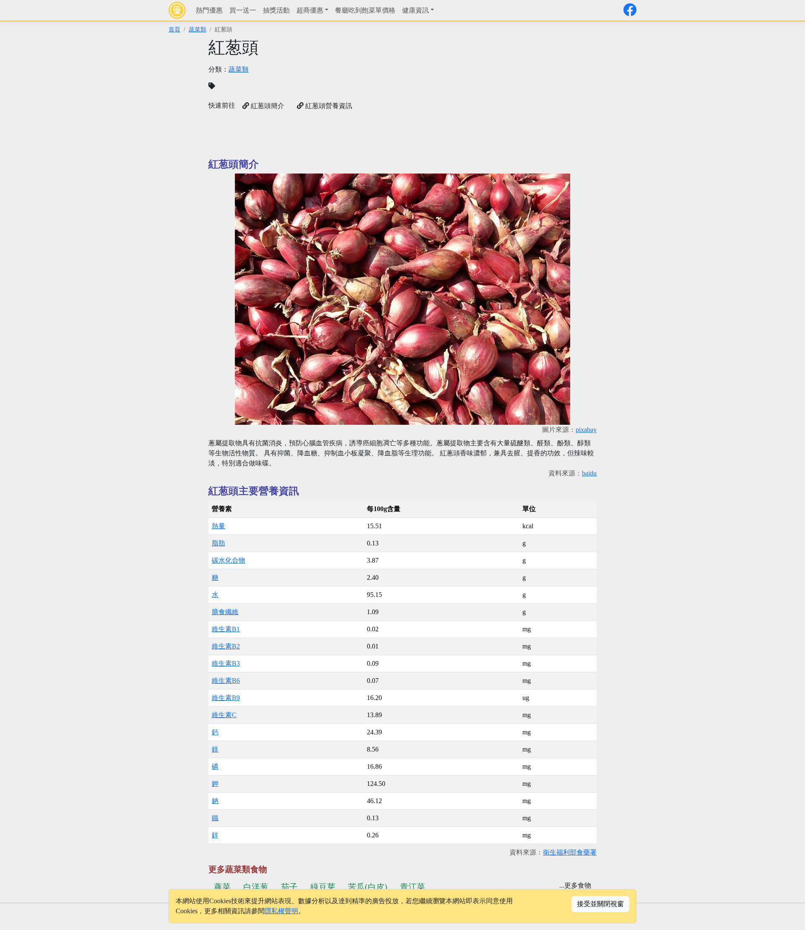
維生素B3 (226, 663)
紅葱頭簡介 (266, 105)
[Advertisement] (502, 96)
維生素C (224, 714)
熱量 (218, 526)
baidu (589, 473)
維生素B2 (226, 646)
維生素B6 (226, 680)
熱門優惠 (209, 10)
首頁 (174, 29)
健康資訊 (415, 10)
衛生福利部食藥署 (570, 852)
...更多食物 (575, 885)
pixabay (586, 429)
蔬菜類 (197, 29)
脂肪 (218, 543)
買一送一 (242, 10)
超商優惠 (309, 10)
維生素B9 (226, 697)
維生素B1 (226, 629)
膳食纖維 (225, 611)
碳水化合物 (228, 560)
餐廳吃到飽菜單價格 (365, 10)
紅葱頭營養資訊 (328, 105)
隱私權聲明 (281, 910)
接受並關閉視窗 (600, 903)
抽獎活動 (276, 10)
